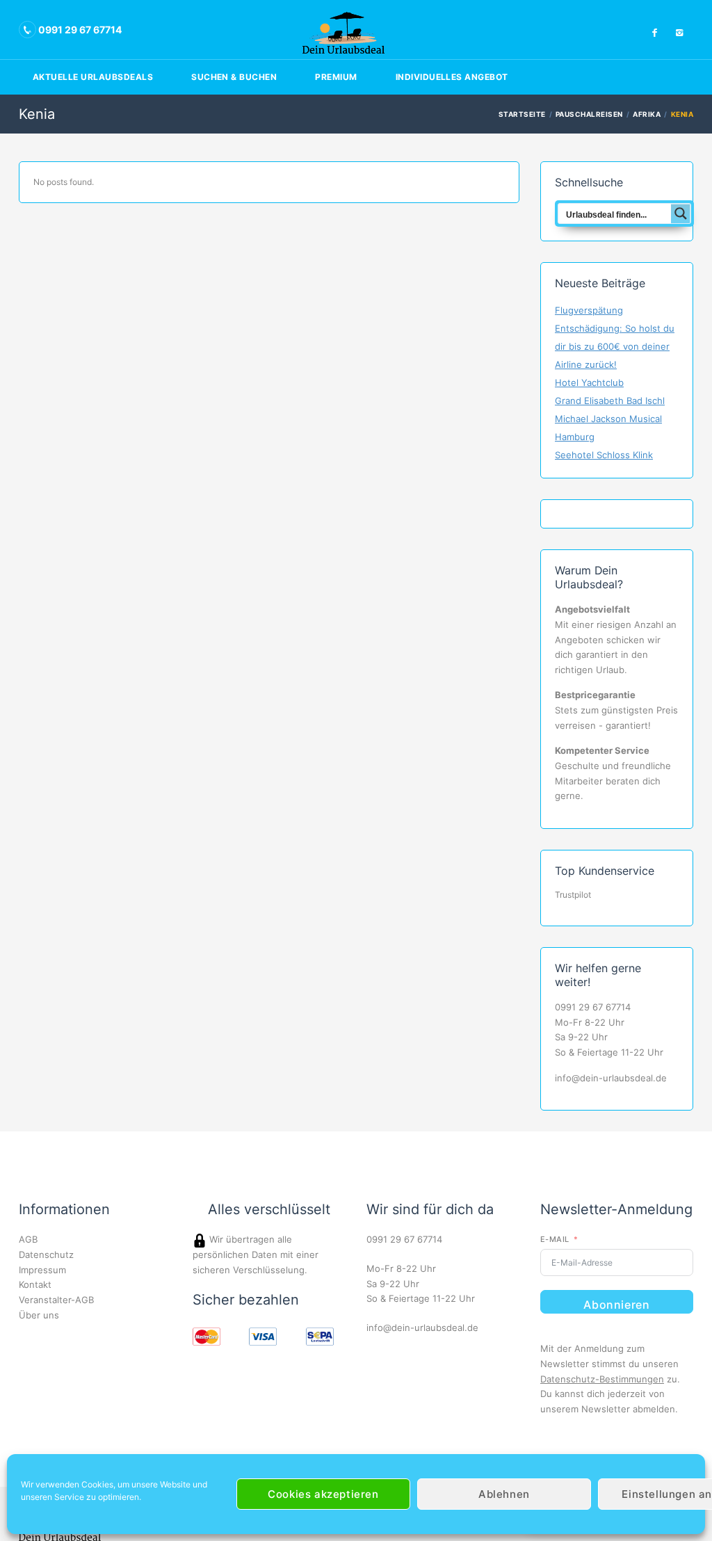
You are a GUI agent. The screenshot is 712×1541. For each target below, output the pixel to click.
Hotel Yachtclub (589, 382)
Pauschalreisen (589, 114)
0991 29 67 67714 (593, 1006)
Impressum (42, 1269)
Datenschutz (46, 1254)
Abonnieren (616, 1305)
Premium (336, 77)
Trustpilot (573, 894)
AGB (28, 1239)
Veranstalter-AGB (56, 1299)
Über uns (39, 1315)
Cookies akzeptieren (323, 1494)
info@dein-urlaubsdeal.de (611, 1077)
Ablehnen (504, 1494)
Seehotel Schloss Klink (604, 454)
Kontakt (35, 1284)
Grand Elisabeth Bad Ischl (610, 400)
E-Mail (554, 1239)
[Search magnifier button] (680, 213)
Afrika (647, 114)
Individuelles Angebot (452, 77)
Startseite (522, 114)
